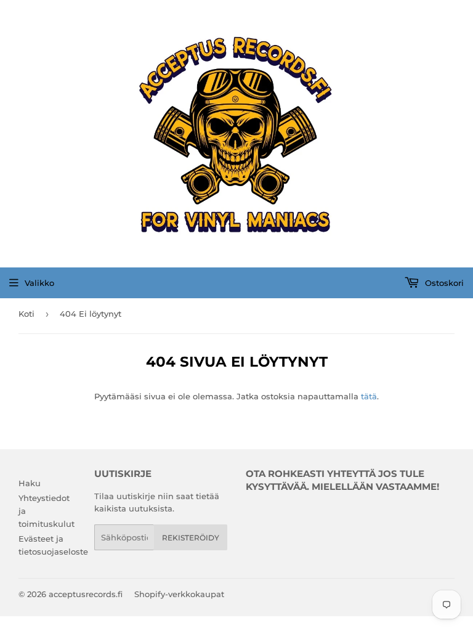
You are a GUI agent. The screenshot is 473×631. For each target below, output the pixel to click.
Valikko (39, 283)
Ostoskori (443, 283)
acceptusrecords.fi (86, 594)
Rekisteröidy (190, 537)
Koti (26, 314)
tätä (369, 396)
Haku (29, 483)
